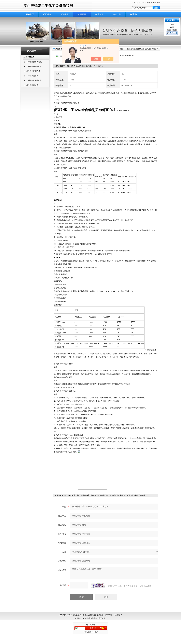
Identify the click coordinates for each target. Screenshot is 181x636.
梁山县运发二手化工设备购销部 (56, 6)
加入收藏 (146, 3)
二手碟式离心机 (32, 76)
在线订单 (117, 14)
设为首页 (136, 3)
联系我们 (156, 3)
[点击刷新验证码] (98, 585)
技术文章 (99, 14)
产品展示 (82, 14)
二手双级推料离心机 (34, 62)
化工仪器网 (90, 625)
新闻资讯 (65, 14)
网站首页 (30, 14)
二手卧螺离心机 (32, 85)
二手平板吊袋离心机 (34, 66)
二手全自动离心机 (33, 71)
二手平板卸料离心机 (34, 80)
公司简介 (47, 14)
